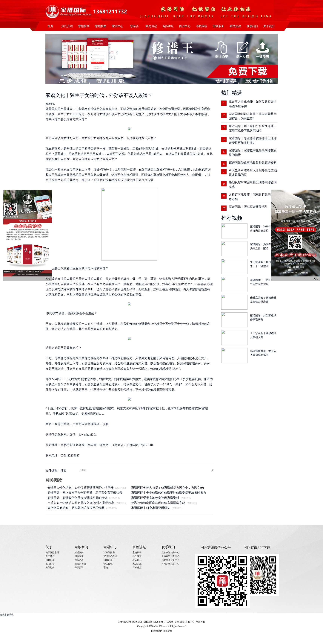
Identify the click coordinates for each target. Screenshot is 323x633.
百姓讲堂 (137, 567)
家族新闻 (84, 26)
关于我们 (269, 26)
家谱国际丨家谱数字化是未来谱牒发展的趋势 (77, 497)
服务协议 (137, 621)
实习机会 (50, 563)
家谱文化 (50, 104)
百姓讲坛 (168, 26)
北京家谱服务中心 (170, 552)
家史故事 (137, 552)
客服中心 (189, 621)
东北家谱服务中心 (170, 560)
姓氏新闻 (79, 552)
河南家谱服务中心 (170, 563)
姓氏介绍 (67, 26)
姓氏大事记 (80, 563)
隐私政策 (148, 621)
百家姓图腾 (109, 552)
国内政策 (79, 556)
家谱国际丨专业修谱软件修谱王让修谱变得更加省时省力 (168, 492)
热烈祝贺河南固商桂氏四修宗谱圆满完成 (158, 502)
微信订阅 (50, 567)
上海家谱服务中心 (170, 556)
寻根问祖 (201, 26)
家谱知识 (235, 26)
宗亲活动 (79, 560)
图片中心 (184, 26)
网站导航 (200, 621)
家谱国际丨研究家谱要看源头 (150, 507)
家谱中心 (117, 26)
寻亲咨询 (79, 567)
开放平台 (158, 621)
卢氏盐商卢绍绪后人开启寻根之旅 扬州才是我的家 (80, 502)
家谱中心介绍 (110, 556)
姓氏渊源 (137, 556)
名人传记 (137, 560)
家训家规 (137, 563)
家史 (106, 567)
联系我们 (252, 26)
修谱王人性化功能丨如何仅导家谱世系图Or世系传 (80, 487)
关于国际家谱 (52, 552)
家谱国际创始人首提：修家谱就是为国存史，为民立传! (167, 487)
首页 (50, 26)
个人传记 (108, 563)
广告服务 (168, 621)
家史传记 (151, 26)
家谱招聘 (179, 621)
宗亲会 (134, 26)
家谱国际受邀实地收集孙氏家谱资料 (155, 497)
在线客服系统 (6, 614)
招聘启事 (50, 560)
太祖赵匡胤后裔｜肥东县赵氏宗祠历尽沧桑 (75, 507)
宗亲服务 (218, 26)
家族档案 (100, 26)
